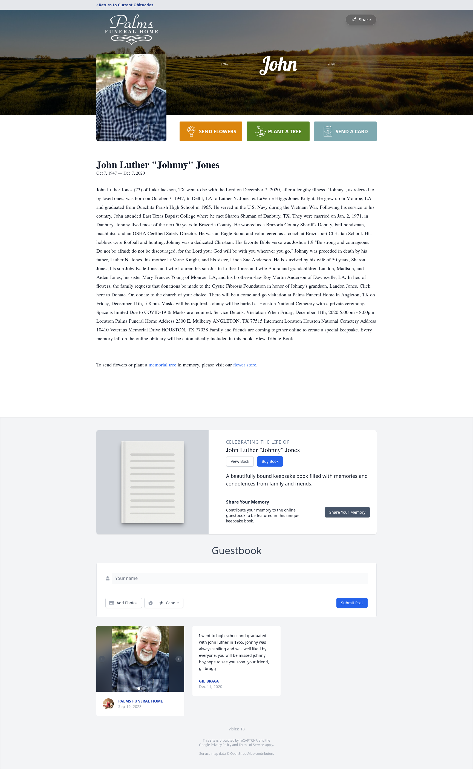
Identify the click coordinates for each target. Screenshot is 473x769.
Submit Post (352, 602)
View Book (240, 461)
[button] (140, 659)
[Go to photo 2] (142, 688)
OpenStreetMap (242, 753)
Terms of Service (251, 744)
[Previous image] (102, 659)
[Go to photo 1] (138, 688)
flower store (244, 364)
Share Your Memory (347, 512)
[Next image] (178, 659)
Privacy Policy (221, 744)
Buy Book (270, 461)
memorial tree (162, 364)
